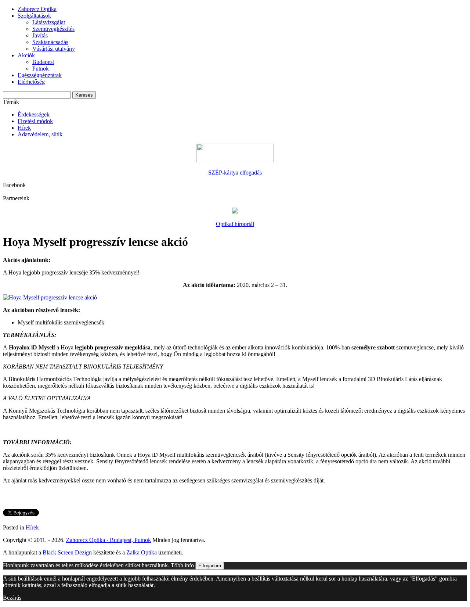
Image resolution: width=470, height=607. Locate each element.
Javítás (40, 35)
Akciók (26, 55)
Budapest (43, 62)
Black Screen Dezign (67, 552)
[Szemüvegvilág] (235, 211)
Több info (182, 565)
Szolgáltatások (34, 15)
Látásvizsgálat (48, 22)
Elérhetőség (31, 82)
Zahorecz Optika (37, 9)
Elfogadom (209, 565)
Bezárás (12, 598)
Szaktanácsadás (50, 42)
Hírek (24, 128)
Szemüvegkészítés (53, 29)
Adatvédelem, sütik (40, 134)
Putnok (40, 68)
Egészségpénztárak (40, 75)
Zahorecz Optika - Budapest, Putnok (108, 540)
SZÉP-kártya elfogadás (235, 172)
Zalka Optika (141, 552)
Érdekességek (34, 114)
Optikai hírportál (235, 224)
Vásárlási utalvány (53, 49)
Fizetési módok (35, 121)
